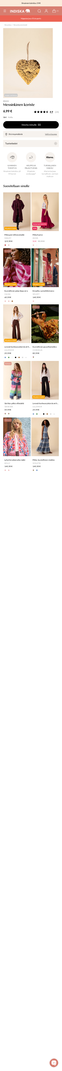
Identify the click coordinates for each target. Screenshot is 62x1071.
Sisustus (8, 25)
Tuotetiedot (11, 143)
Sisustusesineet (20, 25)
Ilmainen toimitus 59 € (31, 3)
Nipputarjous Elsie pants (31, 18)
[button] (4, 10)
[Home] (20, 11)
